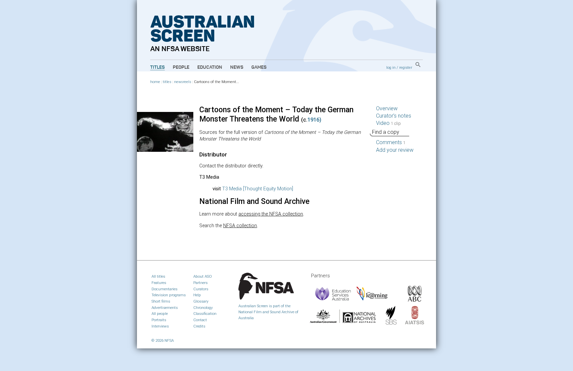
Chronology (203, 307)
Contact (200, 320)
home (155, 82)
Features (159, 282)
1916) (314, 120)
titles (167, 82)
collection (240, 226)
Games (259, 67)
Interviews (160, 326)
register (405, 67)
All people (160, 313)
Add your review (395, 150)
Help (197, 295)
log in (391, 67)
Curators (200, 289)
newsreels (182, 82)
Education (209, 67)
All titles (158, 276)
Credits (199, 326)
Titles (157, 67)
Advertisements (165, 307)
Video (388, 123)
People (181, 67)
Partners (200, 282)
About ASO (202, 276)
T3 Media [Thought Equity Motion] (257, 189)
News (236, 67)
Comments (391, 142)
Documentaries (164, 289)
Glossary (201, 301)
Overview (387, 108)
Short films (161, 301)
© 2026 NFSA (163, 340)
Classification (205, 313)
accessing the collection (270, 214)
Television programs (169, 295)
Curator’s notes (393, 116)
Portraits (159, 320)
